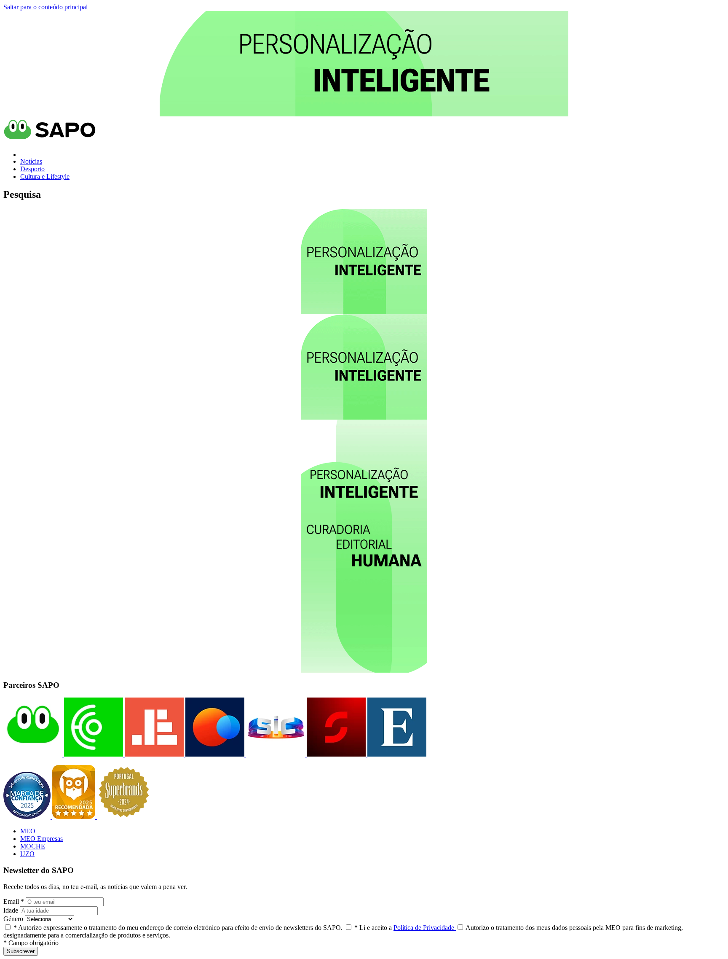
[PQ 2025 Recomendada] (74, 816)
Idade (10, 910)
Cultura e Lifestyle (45, 176)
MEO (27, 831)
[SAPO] (32, 754)
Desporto (32, 168)
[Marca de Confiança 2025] (27, 816)
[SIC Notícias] (335, 754)
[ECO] (92, 754)
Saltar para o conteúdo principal (45, 7)
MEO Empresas (41, 838)
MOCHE (32, 846)
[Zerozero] (214, 754)
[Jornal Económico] (153, 754)
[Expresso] (396, 754)
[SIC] (274, 754)
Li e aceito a (405, 927)
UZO (27, 853)
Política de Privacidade (424, 927)
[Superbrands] (124, 816)
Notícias (31, 161)
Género (13, 918)
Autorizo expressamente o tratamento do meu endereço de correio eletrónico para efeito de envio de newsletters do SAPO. (178, 927)
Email (13, 901)
